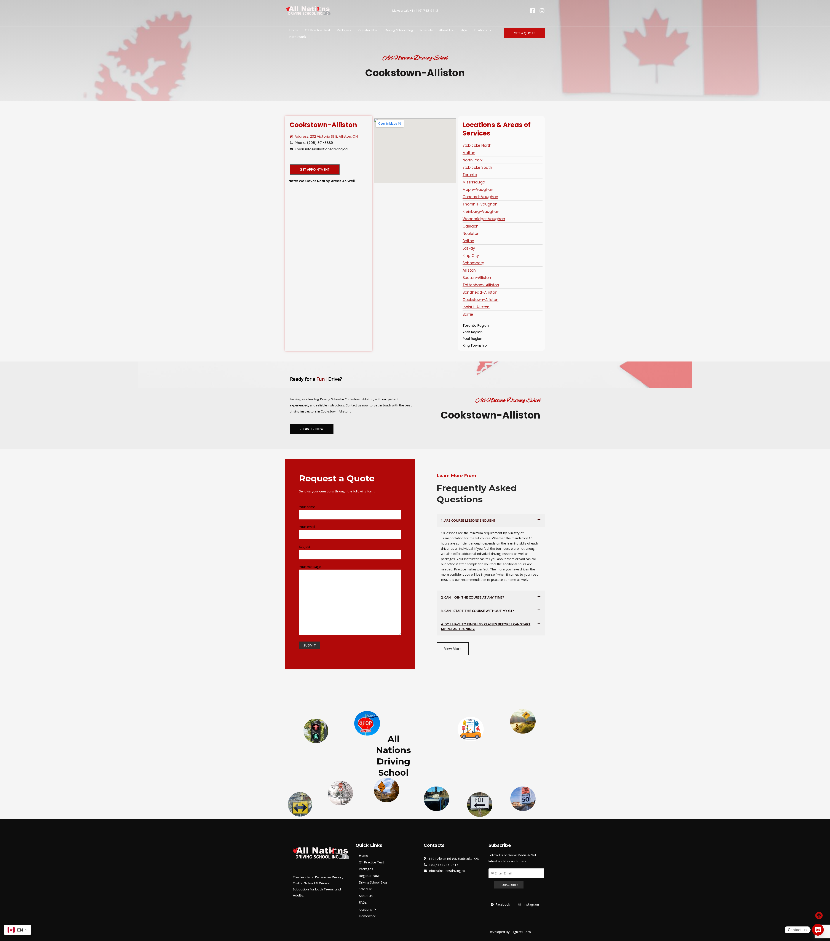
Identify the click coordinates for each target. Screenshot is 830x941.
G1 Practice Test (317, 30)
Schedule (426, 30)
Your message (310, 566)
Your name (307, 507)
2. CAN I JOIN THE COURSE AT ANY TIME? (472, 597)
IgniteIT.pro (521, 932)
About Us (446, 30)
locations (480, 30)
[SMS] (818, 930)
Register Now (368, 30)
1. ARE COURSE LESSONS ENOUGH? (468, 520)
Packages (344, 30)
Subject (304, 546)
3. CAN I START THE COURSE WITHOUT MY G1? (477, 610)
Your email (307, 526)
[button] (489, 30)
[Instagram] (542, 10)
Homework (297, 36)
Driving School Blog (399, 30)
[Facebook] (532, 10)
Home (293, 30)
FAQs (464, 30)
